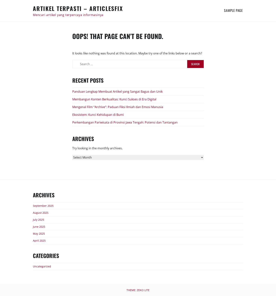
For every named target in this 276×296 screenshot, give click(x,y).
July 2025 (38, 219)
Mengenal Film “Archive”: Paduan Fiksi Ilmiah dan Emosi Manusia (117, 107)
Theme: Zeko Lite (138, 290)
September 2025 (43, 206)
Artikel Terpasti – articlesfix (78, 8)
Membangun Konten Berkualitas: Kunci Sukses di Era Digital (114, 99)
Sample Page (233, 10)
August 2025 (40, 212)
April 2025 (39, 240)
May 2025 (39, 233)
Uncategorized (42, 266)
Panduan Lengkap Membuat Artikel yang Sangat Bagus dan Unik (117, 91)
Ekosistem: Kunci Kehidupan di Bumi (98, 115)
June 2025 (39, 226)
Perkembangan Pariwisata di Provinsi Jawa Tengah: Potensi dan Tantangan (125, 122)
